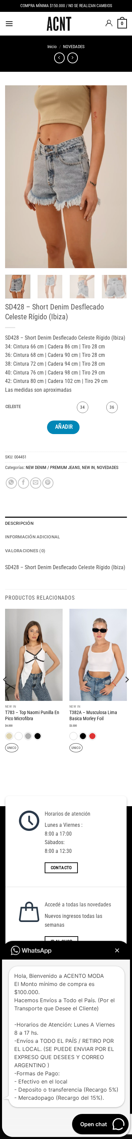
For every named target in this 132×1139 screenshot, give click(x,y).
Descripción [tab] (19, 523)
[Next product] (59, 57)
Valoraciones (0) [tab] (25, 550)
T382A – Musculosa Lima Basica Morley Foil (93, 715)
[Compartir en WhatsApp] (11, 483)
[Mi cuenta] (109, 23)
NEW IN (88, 467)
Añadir (64, 427)
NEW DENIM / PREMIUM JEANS (53, 467)
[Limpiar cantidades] (26, 407)
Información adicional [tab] (32, 536)
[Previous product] (72, 57)
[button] (9, 23)
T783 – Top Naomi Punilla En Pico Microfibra (32, 715)
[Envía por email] (35, 483)
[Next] (116, 176)
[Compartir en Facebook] (23, 483)
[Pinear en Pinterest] (47, 483)
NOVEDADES (74, 46)
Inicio (52, 46)
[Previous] (16, 176)
